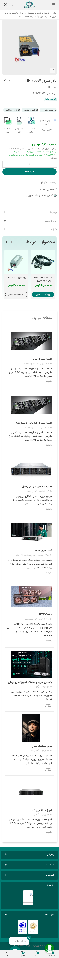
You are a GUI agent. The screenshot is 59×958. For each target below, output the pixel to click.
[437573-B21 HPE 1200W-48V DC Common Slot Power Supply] (43, 262)
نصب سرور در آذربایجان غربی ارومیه (34, 423)
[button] (11, 242)
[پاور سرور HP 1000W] (16, 262)
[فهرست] (54, 5)
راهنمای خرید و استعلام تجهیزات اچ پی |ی (30, 682)
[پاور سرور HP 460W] (4, 80)
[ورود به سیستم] (48, 5)
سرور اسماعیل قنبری (42, 746)
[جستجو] (11, 5)
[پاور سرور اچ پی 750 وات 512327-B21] (52, 70)
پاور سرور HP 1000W (16, 277)
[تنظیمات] (5, 5)
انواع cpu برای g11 (41, 810)
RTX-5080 (45, 614)
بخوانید (48, 381)
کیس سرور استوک (43, 551)
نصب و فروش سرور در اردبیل (37, 487)
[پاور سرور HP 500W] (9, 80)
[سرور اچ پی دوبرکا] (29, 5)
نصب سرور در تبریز (42, 359)
